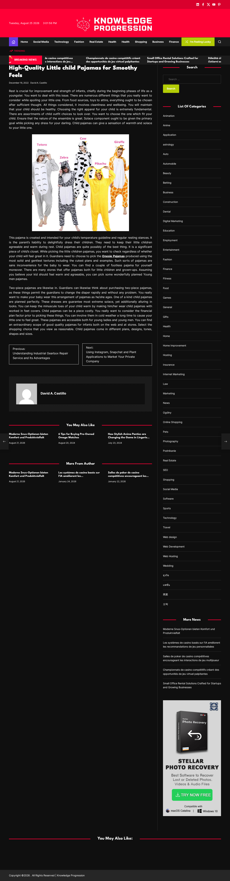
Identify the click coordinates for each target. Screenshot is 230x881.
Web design (170, 536)
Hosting (167, 355)
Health (112, 41)
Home (24, 41)
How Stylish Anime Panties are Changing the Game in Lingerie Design (127, 437)
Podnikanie (169, 450)
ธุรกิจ (166, 575)
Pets (165, 431)
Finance (174, 41)
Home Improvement (174, 345)
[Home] (13, 41)
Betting (167, 182)
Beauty (167, 173)
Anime (166, 125)
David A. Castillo (38, 82)
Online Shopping (172, 422)
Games (167, 297)
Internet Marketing (174, 374)
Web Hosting (170, 556)
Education (169, 230)
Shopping (141, 41)
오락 (165, 604)
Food (166, 288)
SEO (165, 469)
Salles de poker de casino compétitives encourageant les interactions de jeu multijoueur (127, 476)
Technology (61, 41)
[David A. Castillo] (26, 394)
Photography (170, 441)
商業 (165, 594)
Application (169, 134)
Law (165, 383)
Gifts (165, 316)
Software (168, 498)
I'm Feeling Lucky (200, 41)
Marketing (169, 393)
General (167, 307)
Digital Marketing (173, 221)
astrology (168, 144)
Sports (167, 508)
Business (158, 41)
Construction (170, 201)
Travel (166, 527)
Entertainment (171, 249)
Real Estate (96, 41)
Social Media (41, 41)
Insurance (168, 364)
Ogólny (167, 412)
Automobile (169, 163)
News (166, 403)
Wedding (168, 565)
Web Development (174, 546)
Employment (170, 240)
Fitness (167, 278)
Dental (167, 211)
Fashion (79, 41)
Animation (168, 115)
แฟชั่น (166, 584)
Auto (165, 153)
